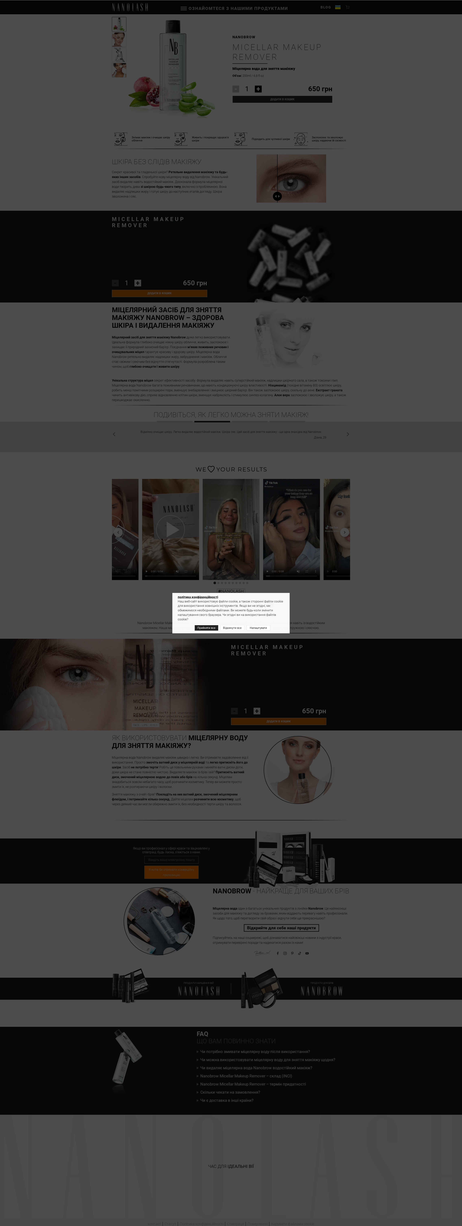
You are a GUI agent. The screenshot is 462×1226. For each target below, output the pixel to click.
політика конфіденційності (198, 597)
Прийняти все (206, 628)
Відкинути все (232, 628)
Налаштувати (258, 628)
